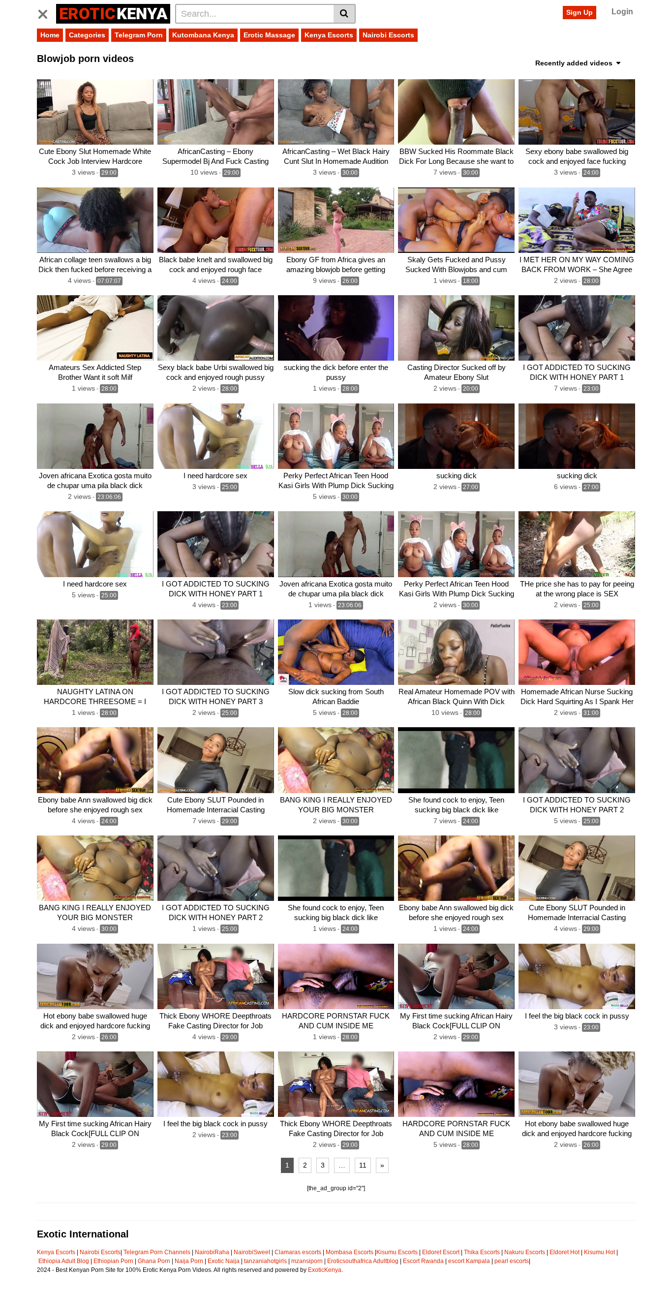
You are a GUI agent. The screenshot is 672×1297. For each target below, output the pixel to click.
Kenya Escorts (329, 35)
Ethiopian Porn (113, 1261)
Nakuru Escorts (524, 1252)
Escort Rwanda (423, 1261)
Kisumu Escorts (397, 1252)
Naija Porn (189, 1261)
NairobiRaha (212, 1252)
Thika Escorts (482, 1252)
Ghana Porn (154, 1261)
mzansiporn (307, 1261)
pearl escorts (511, 1261)
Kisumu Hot (599, 1252)
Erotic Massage (269, 35)
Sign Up (579, 12)
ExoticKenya (324, 1269)
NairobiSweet (252, 1252)
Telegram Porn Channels (157, 1252)
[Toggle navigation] (46, 12)
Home (50, 35)
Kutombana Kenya (203, 35)
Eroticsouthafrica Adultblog (362, 1261)
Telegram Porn (139, 35)
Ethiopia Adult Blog (63, 1261)
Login (622, 11)
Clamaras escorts (298, 1252)
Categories (87, 35)
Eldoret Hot (565, 1252)
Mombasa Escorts (349, 1252)
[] (345, 14)
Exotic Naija (224, 1261)
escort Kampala (469, 1261)
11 (363, 1165)
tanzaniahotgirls (265, 1261)
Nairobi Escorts (388, 35)
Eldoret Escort (441, 1252)
